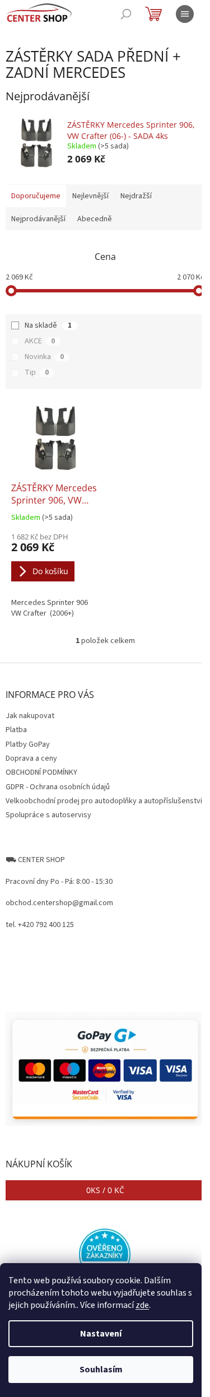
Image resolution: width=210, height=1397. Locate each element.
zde (142, 1305)
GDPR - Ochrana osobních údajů (58, 787)
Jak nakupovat (30, 715)
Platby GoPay (28, 744)
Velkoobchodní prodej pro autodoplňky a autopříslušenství (104, 801)
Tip (37, 372)
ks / (105, 1190)
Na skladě (48, 325)
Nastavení (101, 1334)
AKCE (40, 341)
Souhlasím (101, 1369)
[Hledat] (126, 14)
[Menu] (185, 14)
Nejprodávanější (38, 219)
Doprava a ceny (31, 758)
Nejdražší (136, 196)
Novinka (44, 356)
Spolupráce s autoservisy (48, 815)
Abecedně (94, 219)
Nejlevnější (90, 196)
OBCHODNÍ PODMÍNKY (41, 772)
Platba (16, 729)
